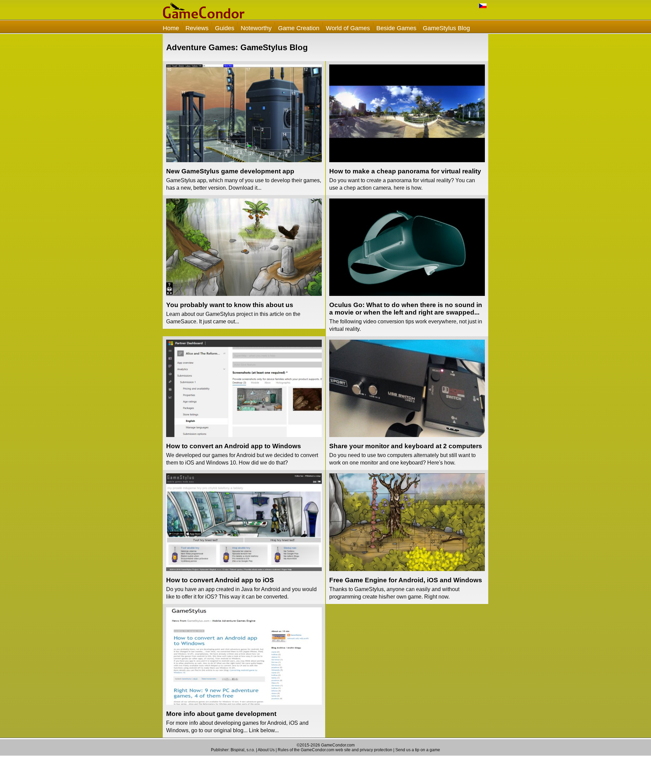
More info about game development (221, 713)
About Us (266, 749)
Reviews (197, 28)
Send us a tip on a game (417, 749)
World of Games (348, 28)
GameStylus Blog (446, 28)
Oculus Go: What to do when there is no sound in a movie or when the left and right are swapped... (405, 308)
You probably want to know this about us (229, 304)
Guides (224, 28)
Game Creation (298, 28)
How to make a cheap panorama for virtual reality (405, 171)
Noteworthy (256, 28)
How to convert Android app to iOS (220, 580)
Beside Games (396, 28)
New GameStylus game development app (230, 171)
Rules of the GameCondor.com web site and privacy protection (335, 749)
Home (171, 28)
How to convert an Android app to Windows (233, 446)
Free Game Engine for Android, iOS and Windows (405, 580)
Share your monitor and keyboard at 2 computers (405, 446)
